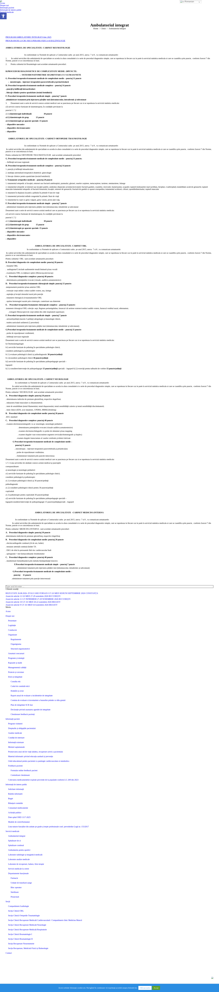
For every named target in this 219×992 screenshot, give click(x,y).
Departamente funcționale (18, 873)
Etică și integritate (15, 677)
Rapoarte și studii (15, 663)
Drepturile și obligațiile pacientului (22, 728)
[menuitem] (2, 3)
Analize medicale (15, 733)
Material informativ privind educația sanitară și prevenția (30, 756)
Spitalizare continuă (16, 845)
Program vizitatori (15, 724)
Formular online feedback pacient (24, 770)
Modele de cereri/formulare (19, 822)
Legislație (12, 625)
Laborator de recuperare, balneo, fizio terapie (26, 864)
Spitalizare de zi (14, 841)
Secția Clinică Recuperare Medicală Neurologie (27, 925)
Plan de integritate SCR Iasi (22, 705)
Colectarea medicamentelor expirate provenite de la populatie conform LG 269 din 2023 (43, 780)
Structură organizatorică (20, 649)
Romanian (189, 2)
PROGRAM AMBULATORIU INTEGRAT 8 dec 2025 (28, 37)
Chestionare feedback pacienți (23, 714)
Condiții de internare (16, 738)
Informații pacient (13, 719)
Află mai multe (145, 988)
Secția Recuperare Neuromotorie (21, 944)
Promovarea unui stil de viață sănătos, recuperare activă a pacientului (35, 752)
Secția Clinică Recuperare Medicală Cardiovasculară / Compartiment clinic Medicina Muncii (45, 920)
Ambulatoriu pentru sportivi (19, 850)
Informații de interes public (16, 784)
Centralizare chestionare (20, 775)
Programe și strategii (16, 658)
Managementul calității (17, 667)
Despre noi (10, 616)
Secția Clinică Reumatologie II (20, 939)
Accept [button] (156, 988)
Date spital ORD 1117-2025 (19, 817)
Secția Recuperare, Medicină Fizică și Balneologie (28, 948)
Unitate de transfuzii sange (21, 883)
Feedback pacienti (15, 766)
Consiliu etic (16, 681)
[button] (3, 16)
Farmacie (14, 878)
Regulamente (16, 639)
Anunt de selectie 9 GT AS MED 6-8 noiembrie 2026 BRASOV (32, 605)
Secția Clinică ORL (16, 911)
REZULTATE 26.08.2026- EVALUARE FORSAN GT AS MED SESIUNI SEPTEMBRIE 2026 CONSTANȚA (52, 593)
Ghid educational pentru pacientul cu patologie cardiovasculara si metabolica (38, 761)
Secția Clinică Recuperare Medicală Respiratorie (27, 929)
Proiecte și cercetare (16, 672)
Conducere (12, 630)
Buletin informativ (15, 794)
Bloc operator (16, 887)
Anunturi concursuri (16, 653)
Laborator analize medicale (19, 859)
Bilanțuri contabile (15, 803)
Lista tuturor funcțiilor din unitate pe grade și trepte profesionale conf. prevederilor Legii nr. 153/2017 (48, 827)
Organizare (12, 635)
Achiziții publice (14, 812)
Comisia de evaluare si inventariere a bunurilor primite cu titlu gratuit (38, 700)
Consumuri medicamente (18, 808)
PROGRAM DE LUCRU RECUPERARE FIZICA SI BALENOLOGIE (35, 41)
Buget (10, 798)
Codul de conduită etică (20, 686)
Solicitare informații (16, 789)
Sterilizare (15, 892)
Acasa (8, 611)
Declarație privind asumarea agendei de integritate (30, 710)
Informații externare (16, 742)
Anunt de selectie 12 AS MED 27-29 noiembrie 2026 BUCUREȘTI (33, 596)
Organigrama (16, 644)
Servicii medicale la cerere (18, 869)
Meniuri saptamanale (16, 747)
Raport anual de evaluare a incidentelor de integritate (32, 695)
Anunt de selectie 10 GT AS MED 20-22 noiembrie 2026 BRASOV (33, 602)
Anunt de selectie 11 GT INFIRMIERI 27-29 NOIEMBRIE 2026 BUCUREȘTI (38, 599)
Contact (9, 953)
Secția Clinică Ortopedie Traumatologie (24, 915)
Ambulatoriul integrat (16, 836)
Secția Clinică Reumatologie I (20, 934)
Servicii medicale (12, 831)
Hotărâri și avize (17, 691)
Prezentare (12, 621)
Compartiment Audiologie (18, 906)
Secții (8, 901)
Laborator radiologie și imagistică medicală (25, 855)
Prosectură (15, 897)
